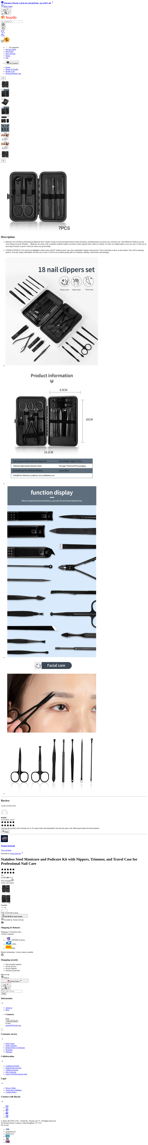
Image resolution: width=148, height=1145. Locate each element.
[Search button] (3, 28)
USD (4, 10)
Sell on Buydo (11, 1072)
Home (8, 67)
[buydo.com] (8, 19)
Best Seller (9, 52)
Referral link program (13, 1068)
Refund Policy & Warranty (15, 1048)
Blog (7, 1010)
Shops (8, 56)
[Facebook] (7, 1117)
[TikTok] (7, 1111)
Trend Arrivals (8, 846)
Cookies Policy (11, 1092)
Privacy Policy (11, 1088)
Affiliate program (12, 1070)
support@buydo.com (13, 1025)
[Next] (3, 161)
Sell (7, 58)
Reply (6, 832)
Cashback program (12, 1066)
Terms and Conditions (14, 1090)
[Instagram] (7, 1107)
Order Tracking (11, 1046)
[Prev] (3, 78)
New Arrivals (10, 54)
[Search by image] (3, 25)
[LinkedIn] (7, 1114)
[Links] (2, 1029)
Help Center (10, 1044)
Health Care (10, 71)
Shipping (9, 1052)
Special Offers (11, 49)
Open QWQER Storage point (16, 1074)
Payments (9, 1050)
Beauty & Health (12, 69)
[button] (2, 908)
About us (9, 1008)
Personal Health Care (13, 73)
